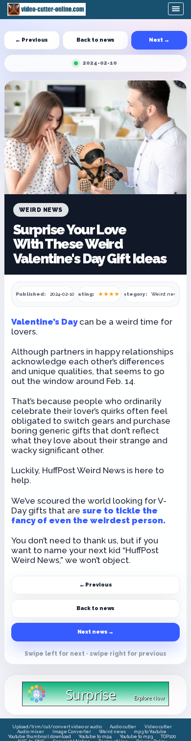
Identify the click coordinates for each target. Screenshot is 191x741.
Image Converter (71, 731)
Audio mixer (30, 731)
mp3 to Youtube (150, 731)
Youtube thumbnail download (39, 736)
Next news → (95, 632)
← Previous (31, 40)
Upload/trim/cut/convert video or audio (57, 726)
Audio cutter (123, 726)
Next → (159, 40)
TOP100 (168, 736)
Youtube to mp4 (95, 736)
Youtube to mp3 (136, 736)
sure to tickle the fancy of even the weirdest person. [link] (88, 515)
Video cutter (158, 726)
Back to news (95, 40)
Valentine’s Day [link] (45, 322)
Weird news (112, 731)
